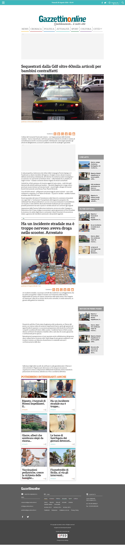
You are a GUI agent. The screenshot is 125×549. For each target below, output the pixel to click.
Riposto (52, 502)
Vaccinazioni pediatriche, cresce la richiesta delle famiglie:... (33, 473)
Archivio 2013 (48, 507)
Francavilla (57, 504)
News (25, 29)
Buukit (69, 527)
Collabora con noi (64, 510)
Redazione (54, 510)
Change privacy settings (62, 540)
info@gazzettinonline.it (27, 506)
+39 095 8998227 (93, 503)
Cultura (86, 29)
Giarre (46, 502)
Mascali (58, 502)
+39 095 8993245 (93, 506)
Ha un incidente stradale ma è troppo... (59, 403)
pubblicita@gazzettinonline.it (28, 510)
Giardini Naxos (48, 504)
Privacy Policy (75, 510)
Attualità (63, 29)
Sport (74, 29)
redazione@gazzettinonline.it (28, 502)
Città (96, 29)
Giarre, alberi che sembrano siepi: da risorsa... (32, 438)
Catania (70, 502)
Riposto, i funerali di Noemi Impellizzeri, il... (34, 403)
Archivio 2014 (57, 507)
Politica (49, 29)
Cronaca (36, 29)
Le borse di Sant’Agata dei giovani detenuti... (60, 438)
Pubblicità (46, 510)
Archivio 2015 (66, 507)
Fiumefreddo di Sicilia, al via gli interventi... (59, 472)
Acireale (64, 502)
